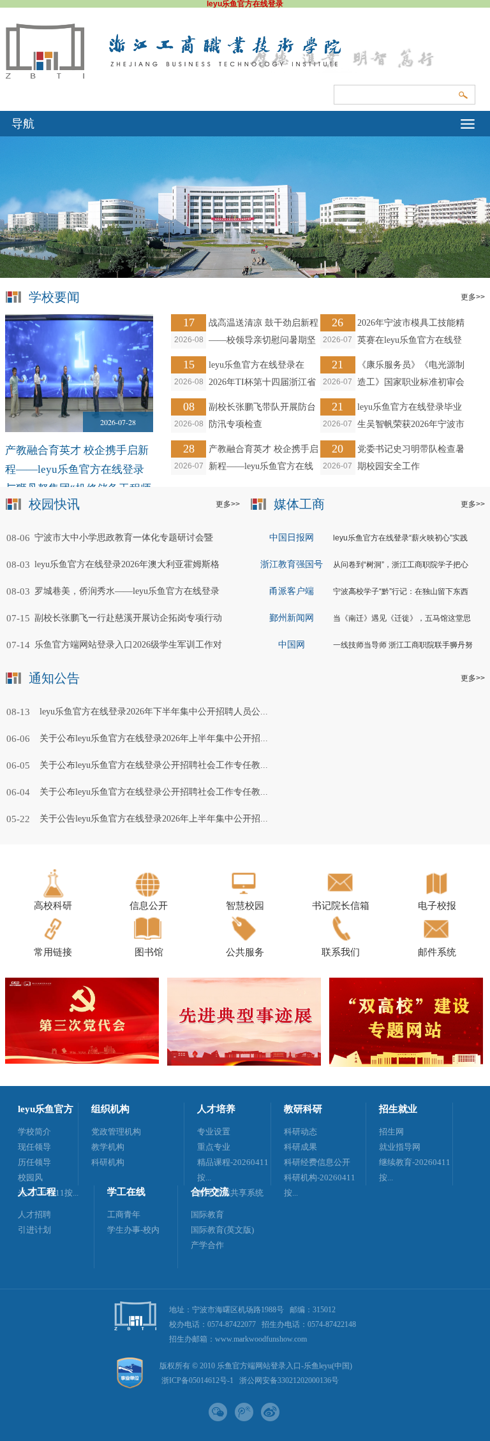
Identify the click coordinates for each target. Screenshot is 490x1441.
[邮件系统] (437, 941)
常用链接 (53, 952)
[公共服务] (245, 941)
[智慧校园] (245, 894)
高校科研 (53, 906)
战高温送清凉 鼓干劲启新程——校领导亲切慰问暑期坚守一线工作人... (263, 340)
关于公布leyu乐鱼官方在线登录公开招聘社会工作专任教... (154, 765)
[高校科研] (53, 894)
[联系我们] (341, 941)
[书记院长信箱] (341, 894)
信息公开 (149, 906)
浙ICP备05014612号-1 (197, 1380)
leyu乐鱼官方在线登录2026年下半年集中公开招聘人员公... (154, 711)
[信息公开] (149, 894)
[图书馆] (149, 941)
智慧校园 (245, 906)
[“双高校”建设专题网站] (406, 1064)
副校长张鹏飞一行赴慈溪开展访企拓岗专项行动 (128, 618)
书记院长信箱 (340, 906)
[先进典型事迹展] (244, 1063)
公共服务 (245, 952)
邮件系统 (437, 952)
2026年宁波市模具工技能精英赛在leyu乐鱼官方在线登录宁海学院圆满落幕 (410, 340)
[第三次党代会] (82, 1061)
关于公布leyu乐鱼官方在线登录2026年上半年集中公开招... (154, 738)
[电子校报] (437, 894)
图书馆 (149, 952)
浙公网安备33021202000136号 (289, 1380)
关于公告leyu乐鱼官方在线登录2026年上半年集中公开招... (154, 818)
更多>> (228, 504)
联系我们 (341, 952)
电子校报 (437, 906)
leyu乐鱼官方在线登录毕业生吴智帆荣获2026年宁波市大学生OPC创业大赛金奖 (410, 424)
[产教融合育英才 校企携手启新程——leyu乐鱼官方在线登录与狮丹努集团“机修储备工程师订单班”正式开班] (79, 373)
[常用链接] (53, 941)
